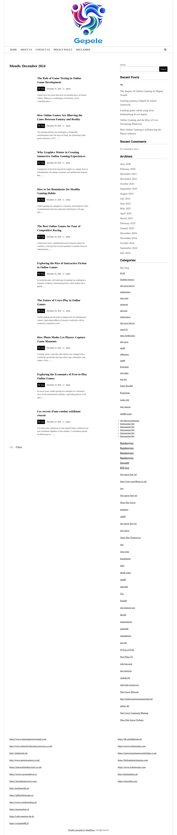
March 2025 (126, 218)
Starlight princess (127, 279)
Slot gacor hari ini (127, 323)
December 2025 (128, 173)
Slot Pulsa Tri (126, 657)
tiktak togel (125, 572)
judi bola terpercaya (129, 685)
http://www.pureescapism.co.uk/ (24, 760)
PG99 (122, 273)
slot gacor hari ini (127, 286)
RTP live (124, 467)
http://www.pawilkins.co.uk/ (133, 481)
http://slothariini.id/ (18, 753)
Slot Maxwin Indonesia (129, 421)
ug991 (123, 516)
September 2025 (128, 188)
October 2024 (127, 243)
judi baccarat (126, 664)
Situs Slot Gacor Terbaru (131, 720)
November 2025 (128, 178)
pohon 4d (124, 706)
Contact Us (43, 49)
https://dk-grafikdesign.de (130, 739)
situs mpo (124, 551)
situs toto (123, 311)
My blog (41, 89)
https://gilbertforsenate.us (21, 795)
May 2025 (125, 208)
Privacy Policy (63, 49)
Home (13, 49)
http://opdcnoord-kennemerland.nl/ (136, 699)
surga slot (124, 400)
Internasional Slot (127, 424)
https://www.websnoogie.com (132, 746)
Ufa (122, 593)
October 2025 (127, 183)
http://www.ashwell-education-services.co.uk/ (30, 746)
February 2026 (127, 168)
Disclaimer (83, 49)
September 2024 (128, 247)
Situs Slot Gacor (128, 502)
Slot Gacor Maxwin (129, 692)
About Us (26, 49)
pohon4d (124, 628)
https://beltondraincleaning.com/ (133, 760)
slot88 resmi (126, 414)
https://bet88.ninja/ (127, 336)
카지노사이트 (127, 650)
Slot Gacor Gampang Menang (134, 713)
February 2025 (127, 223)
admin (68, 89)
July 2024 (125, 252)
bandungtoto (125, 292)
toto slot (123, 379)
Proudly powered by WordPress (81, 830)
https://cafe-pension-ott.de (21, 816)
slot (121, 84)
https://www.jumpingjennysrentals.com (27, 739)
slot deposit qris (127, 607)
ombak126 (125, 678)
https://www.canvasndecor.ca (23, 774)
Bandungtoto (127, 443)
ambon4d (124, 304)
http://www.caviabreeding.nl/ (23, 802)
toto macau (125, 407)
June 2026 (125, 164)
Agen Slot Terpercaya (130, 537)
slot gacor (124, 530)
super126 (124, 329)
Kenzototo (124, 367)
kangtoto (124, 509)
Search (123, 65)
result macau (125, 317)
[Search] (165, 50)
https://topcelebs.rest (127, 781)
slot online (124, 373)
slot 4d (123, 643)
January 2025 (127, 228)
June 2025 (125, 203)
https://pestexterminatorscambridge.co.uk (137, 753)
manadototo (125, 636)
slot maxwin (126, 671)
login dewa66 (126, 385)
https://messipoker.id (19, 809)
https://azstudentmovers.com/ (23, 781)
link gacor (124, 342)
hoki (122, 565)
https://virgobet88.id (19, 823)
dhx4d (123, 614)
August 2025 (126, 193)
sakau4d (124, 586)
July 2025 (125, 198)
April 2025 (126, 213)
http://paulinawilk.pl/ (19, 788)
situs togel (124, 298)
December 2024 (128, 233)
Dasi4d (123, 600)
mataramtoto (126, 621)
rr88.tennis (124, 354)
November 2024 (128, 238)
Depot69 (124, 462)
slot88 (122, 348)
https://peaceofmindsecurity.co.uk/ (25, 767)
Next (19, 447)
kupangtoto (125, 558)
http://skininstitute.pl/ (128, 774)
